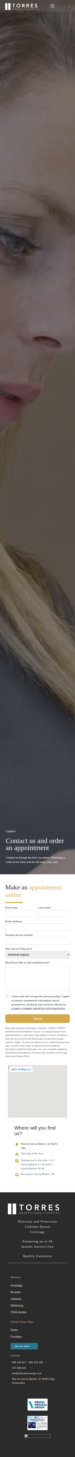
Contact (15, 1355)
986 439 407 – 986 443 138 (27, 1362)
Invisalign (16, 1285)
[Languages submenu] (69, 6)
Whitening (17, 1305)
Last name (44, 907)
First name (11, 907)
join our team (22, 1346)
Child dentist (18, 1312)
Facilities (16, 1336)
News (14, 1329)
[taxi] (17, 1154)
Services (16, 1277)
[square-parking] (17, 1161)
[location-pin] (17, 1144)
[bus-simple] (17, 1174)
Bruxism (16, 1292)
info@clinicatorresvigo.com (27, 1373)
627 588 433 (19, 1368)
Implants (16, 1298)
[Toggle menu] (52, 6)
